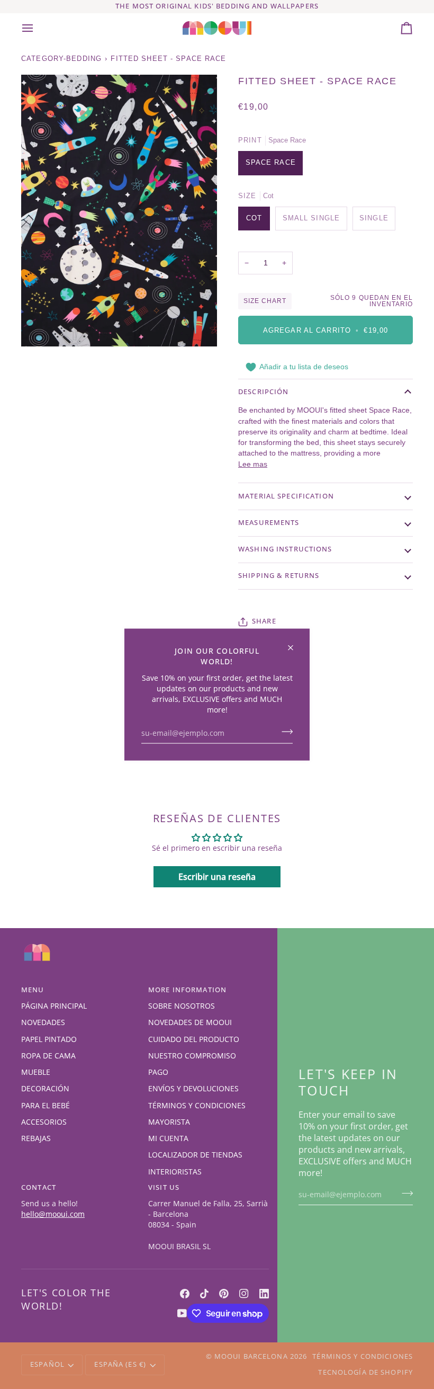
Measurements (269, 522)
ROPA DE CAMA (48, 1056)
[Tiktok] (204, 1293)
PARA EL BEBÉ (45, 1105)
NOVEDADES (43, 1022)
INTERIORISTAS (175, 1172)
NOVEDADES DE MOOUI (190, 1022)
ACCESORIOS (44, 1122)
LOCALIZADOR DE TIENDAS (195, 1155)
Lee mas (252, 464)
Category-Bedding (61, 59)
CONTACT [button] (38, 1187)
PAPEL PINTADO (49, 1039)
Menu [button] (32, 989)
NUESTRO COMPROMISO (192, 1056)
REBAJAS (36, 1138)
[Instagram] (244, 1293)
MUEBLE (35, 1072)
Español (47, 1364)
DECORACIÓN (45, 1088)
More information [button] (187, 989)
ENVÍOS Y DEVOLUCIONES (193, 1088)
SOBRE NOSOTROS (181, 1006)
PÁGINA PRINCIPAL (54, 1006)
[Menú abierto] (37, 28)
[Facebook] (184, 1293)
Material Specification (286, 496)
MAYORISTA (169, 1122)
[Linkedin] (264, 1293)
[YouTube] (182, 1313)
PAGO (158, 1072)
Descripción (263, 391)
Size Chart (264, 301)
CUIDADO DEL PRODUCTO (193, 1039)
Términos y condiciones (362, 1356)
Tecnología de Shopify (365, 1372)
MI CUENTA (168, 1138)
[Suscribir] (284, 731)
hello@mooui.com (53, 1214)
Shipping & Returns (278, 575)
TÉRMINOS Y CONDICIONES (197, 1105)
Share (264, 621)
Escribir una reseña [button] (217, 877)
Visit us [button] (163, 1187)
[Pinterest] (224, 1293)
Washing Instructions (285, 549)
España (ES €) (120, 1364)
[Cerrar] (295, 643)
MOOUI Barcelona (251, 1356)
